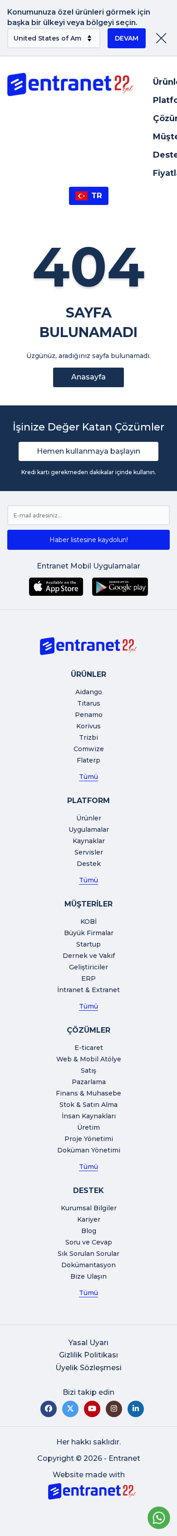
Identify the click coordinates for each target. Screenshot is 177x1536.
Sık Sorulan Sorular (88, 1253)
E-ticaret (88, 1048)
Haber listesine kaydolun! (88, 540)
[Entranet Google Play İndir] (120, 587)
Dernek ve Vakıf (89, 956)
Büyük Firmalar (88, 933)
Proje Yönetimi (88, 1139)
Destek (89, 864)
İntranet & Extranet (88, 990)
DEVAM (126, 38)
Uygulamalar (89, 829)
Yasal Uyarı (88, 1342)
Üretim (88, 1127)
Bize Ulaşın (88, 1276)
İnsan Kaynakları (89, 1116)
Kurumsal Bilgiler (89, 1208)
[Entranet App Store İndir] (56, 587)
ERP (88, 978)
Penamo (89, 715)
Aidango (88, 692)
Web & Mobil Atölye (88, 1059)
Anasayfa (88, 377)
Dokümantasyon (88, 1265)
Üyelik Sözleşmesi (88, 1367)
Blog (88, 1231)
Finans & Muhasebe (88, 1093)
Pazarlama (89, 1082)
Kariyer (88, 1219)
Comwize (89, 749)
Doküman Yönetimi (88, 1150)
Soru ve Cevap (88, 1242)
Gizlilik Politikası (88, 1355)
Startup (88, 944)
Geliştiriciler (88, 967)
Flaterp (88, 760)
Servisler (88, 852)
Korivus (88, 726)
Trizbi (88, 737)
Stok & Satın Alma (88, 1105)
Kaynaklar (89, 841)
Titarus (88, 703)
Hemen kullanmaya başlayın (88, 451)
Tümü (88, 777)
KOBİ (88, 921)
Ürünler (88, 818)
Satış (88, 1070)
